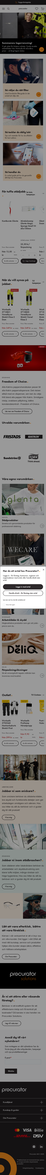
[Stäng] (43, 569)
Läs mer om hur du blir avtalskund (14, 600)
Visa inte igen (10, 605)
